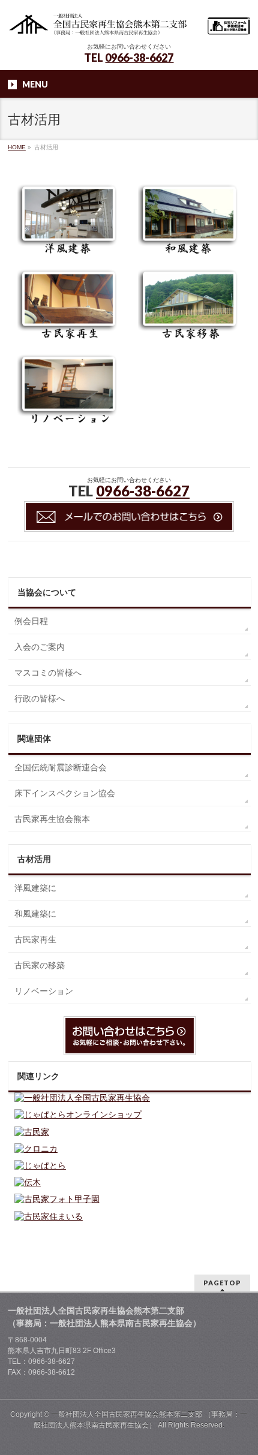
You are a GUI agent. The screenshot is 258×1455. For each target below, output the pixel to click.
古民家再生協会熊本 (52, 819)
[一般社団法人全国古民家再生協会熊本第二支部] (129, 22)
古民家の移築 (39, 965)
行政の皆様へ (39, 698)
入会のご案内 (39, 647)
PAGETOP (222, 1283)
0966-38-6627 (139, 57)
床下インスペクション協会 (64, 793)
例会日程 (31, 621)
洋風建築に (35, 888)
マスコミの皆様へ (48, 672)
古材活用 (34, 859)
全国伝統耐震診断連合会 (60, 767)
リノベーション (43, 991)
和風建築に (35, 913)
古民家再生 (35, 939)
